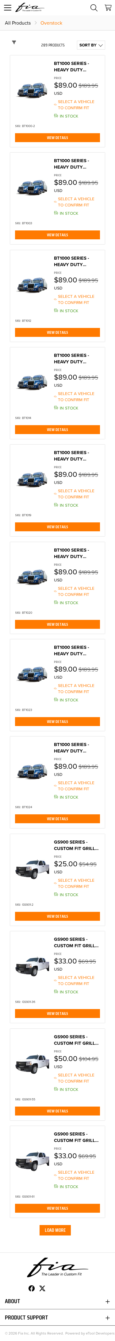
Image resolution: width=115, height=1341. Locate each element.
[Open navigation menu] (7, 7)
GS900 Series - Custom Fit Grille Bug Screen (76, 845)
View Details (57, 137)
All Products (18, 22)
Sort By (88, 45)
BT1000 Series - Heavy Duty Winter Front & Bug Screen (73, 66)
